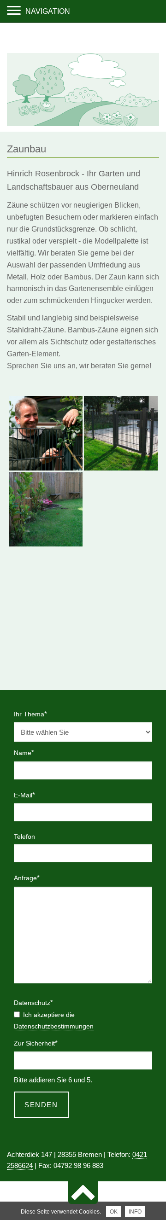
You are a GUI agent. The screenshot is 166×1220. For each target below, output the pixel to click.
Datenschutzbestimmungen (54, 1026)
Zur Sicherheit (36, 1043)
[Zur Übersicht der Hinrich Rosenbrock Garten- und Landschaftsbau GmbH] (83, 124)
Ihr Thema (30, 713)
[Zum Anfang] (83, 1192)
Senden (41, 1105)
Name (28, 752)
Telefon (24, 836)
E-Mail (28, 794)
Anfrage (28, 877)
